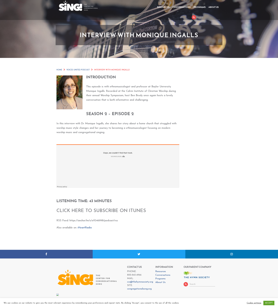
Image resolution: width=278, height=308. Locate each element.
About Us (214, 7)
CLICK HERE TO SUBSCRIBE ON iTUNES (101, 211)
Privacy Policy (180, 305)
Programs (200, 7)
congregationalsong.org (139, 289)
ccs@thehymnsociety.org (140, 282)
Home (59, 70)
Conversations (181, 7)
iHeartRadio (85, 227)
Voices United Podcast (78, 70)
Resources (163, 7)
